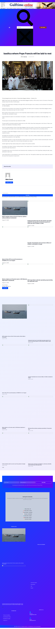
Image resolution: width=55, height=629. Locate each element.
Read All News (9, 182)
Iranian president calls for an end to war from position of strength (13, 463)
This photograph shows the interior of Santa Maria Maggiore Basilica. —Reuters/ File (19, 98)
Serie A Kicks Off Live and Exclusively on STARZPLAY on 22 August (12, 260)
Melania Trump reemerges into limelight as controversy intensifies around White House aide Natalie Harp (39, 464)
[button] (9, 27)
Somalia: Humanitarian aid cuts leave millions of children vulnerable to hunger (39, 243)
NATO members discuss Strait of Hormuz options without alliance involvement (14, 217)
